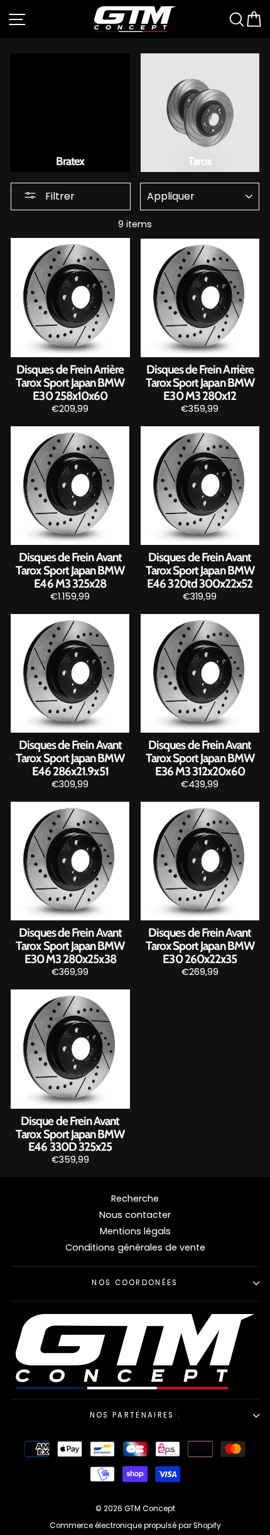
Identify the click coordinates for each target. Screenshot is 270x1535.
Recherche (135, 1198)
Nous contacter (135, 1215)
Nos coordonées (135, 1283)
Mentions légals (135, 1231)
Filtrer (59, 196)
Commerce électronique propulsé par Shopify (135, 1526)
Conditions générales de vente (135, 1247)
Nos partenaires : (135, 1415)
